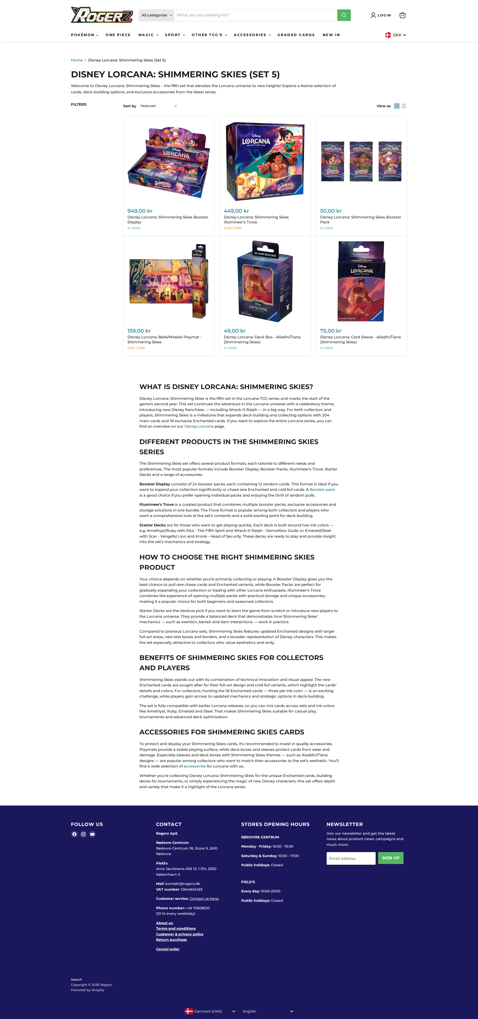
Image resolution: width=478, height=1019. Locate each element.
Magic (147, 35)
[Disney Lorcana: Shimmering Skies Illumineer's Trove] (265, 161)
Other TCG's (208, 35)
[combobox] (210, 1011)
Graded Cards (296, 35)
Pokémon (83, 35)
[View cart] (402, 15)
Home (77, 60)
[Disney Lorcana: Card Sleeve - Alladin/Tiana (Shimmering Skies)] (361, 281)
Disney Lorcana (199, 426)
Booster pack (322, 489)
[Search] (344, 15)
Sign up (391, 858)
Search (76, 979)
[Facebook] (74, 834)
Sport (173, 35)
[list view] (403, 105)
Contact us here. (204, 898)
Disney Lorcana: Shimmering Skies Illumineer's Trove (256, 219)
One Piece (118, 35)
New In (331, 35)
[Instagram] (83, 834)
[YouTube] (92, 834)
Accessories (251, 35)
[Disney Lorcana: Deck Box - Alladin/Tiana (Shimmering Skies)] (265, 281)
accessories (195, 766)
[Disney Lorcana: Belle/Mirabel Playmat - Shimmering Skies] (168, 281)
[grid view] (396, 105)
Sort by (129, 106)
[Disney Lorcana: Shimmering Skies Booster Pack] (361, 161)
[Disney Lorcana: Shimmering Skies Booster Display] (168, 161)
